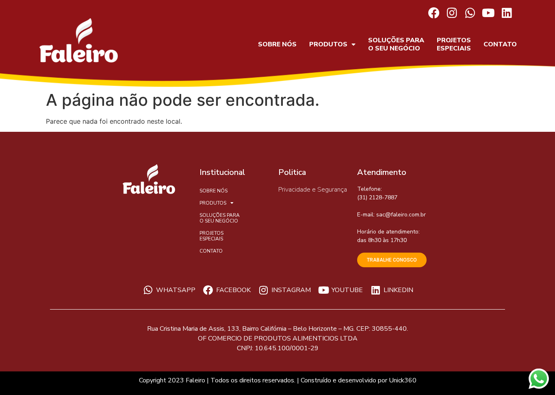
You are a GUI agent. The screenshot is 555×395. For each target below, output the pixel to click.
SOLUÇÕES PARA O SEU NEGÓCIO (396, 44)
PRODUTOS (328, 44)
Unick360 (402, 380)
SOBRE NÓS (277, 44)
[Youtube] (488, 13)
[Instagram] (452, 13)
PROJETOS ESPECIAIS (454, 44)
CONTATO (500, 44)
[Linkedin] (507, 13)
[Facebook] (434, 13)
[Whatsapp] (470, 13)
